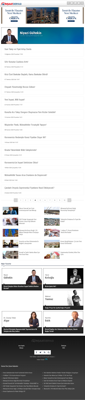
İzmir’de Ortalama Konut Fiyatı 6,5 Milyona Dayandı (58, 381)
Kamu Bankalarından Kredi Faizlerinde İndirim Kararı (17, 373)
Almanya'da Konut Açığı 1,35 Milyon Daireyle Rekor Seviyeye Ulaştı (21, 389)
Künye (21, 348)
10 (64, 200)
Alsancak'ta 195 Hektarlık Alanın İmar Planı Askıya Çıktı (59, 389)
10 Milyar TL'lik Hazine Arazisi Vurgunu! (14, 375)
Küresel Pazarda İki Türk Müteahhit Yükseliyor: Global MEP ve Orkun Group (19, 384)
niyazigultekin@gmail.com (34, 36)
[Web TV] (72, 3)
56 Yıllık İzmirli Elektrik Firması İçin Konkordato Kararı (59, 383)
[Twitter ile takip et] (40, 352)
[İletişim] (78, 3)
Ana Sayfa (21, 346)
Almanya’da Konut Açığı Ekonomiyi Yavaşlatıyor (16, 381)
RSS (63, 348)
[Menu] (68, 3)
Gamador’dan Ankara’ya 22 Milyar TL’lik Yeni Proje (58, 375)
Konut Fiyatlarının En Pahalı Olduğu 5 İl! (14, 391)
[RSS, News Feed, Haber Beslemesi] (44, 352)
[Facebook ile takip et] (36, 352)
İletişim (63, 346)
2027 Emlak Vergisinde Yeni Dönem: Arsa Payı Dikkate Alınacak (20, 386)
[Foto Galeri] (75, 3)
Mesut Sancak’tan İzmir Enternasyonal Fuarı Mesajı (58, 378)
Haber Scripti (40, 359)
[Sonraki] (69, 200)
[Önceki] (16, 200)
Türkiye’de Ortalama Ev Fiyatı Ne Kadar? (55, 386)
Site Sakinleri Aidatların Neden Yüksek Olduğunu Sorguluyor (61, 373)
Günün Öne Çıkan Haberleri (9, 366)
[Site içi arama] (82, 3)
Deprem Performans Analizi (10, 378)
